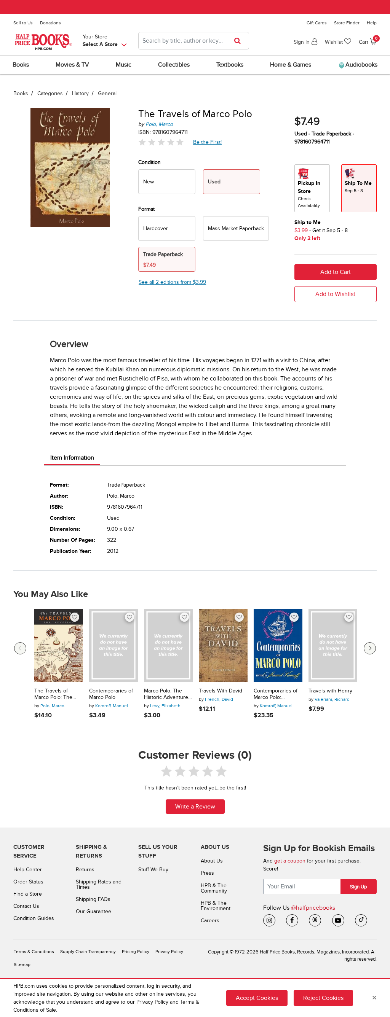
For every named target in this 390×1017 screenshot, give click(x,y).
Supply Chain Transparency (88, 952)
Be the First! (207, 141)
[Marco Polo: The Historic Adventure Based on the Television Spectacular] (168, 645)
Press (207, 873)
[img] (161, 142)
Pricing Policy (135, 952)
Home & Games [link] (290, 64)
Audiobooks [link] (360, 64)
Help (372, 22)
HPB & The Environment (215, 906)
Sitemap (22, 965)
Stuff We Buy (153, 869)
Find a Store (27, 894)
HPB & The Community (214, 888)
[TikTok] (361, 920)
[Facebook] (292, 920)
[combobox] (194, 40)
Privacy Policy (169, 952)
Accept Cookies (257, 998)
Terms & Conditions (34, 952)
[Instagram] (269, 920)
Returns (85, 869)
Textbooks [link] (229, 64)
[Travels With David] (223, 645)
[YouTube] (338, 920)
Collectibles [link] (174, 64)
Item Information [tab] (72, 458)
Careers (210, 920)
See (172, 282)
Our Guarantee (93, 911)
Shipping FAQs (93, 899)
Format (146, 209)
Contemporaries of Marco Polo (111, 694)
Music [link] (123, 64)
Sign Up (358, 887)
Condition (149, 162)
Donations (50, 22)
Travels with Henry (330, 691)
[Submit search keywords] (239, 40)
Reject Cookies (323, 998)
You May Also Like (50, 594)
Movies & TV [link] (72, 64)
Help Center (27, 869)
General (107, 93)
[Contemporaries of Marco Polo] (113, 645)
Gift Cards (317, 22)
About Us (212, 861)
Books (20, 93)
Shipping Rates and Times (98, 884)
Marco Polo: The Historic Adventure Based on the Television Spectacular (166, 694)
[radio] (166, 181)
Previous (20, 648)
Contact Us (26, 906)
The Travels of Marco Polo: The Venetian (53, 694)
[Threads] (315, 920)
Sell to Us (23, 22)
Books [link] (21, 64)
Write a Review (195, 806)
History (80, 93)
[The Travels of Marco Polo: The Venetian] (58, 645)
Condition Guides (33, 918)
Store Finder (347, 22)
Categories (50, 93)
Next (370, 648)
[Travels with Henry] (332, 645)
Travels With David (220, 691)
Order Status (28, 882)
